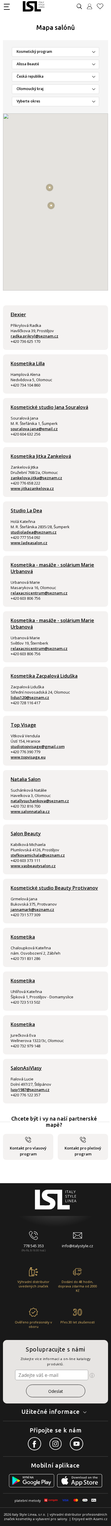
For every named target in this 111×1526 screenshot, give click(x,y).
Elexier (18, 314)
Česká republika (30, 76)
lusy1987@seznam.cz (30, 1089)
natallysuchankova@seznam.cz (40, 800)
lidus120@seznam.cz (30, 697)
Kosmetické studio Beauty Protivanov (54, 888)
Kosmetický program (34, 51)
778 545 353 (33, 1245)
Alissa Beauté (28, 63)
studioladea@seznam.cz (34, 532)
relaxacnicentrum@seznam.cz (39, 593)
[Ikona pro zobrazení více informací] (92, 1375)
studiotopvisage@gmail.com (38, 746)
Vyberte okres (28, 101)
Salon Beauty (26, 833)
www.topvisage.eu (28, 757)
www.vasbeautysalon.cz (33, 865)
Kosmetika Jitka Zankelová (41, 456)
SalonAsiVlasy (26, 1068)
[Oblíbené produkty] (102, 6)
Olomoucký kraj (30, 88)
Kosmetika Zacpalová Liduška (44, 676)
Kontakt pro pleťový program (83, 1151)
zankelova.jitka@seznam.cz (36, 477)
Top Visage (23, 725)
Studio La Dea (26, 510)
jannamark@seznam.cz (32, 909)
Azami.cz (100, 1519)
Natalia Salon (26, 779)
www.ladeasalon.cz (29, 542)
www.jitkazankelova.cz (32, 488)
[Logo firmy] (33, 6)
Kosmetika (23, 937)
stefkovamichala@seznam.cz (38, 855)
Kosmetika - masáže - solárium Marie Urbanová (52, 568)
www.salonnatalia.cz (30, 811)
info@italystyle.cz (77, 1245)
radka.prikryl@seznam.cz (34, 336)
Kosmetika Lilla (28, 363)
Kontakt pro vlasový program (28, 1151)
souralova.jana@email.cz (34, 428)
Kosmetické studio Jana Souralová (49, 407)
